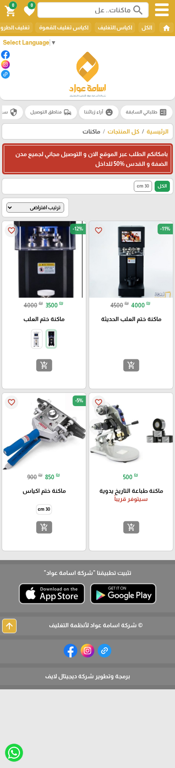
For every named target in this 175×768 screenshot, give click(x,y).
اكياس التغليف (115, 27)
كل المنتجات (123, 131)
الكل (146, 27)
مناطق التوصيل (51, 112)
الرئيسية (158, 131)
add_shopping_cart (131, 365)
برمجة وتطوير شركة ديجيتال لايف (87, 676)
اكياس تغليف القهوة (63, 27)
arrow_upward (9, 626)
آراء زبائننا (98, 112)
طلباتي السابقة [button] (146, 112)
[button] (28, 10)
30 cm (143, 185)
